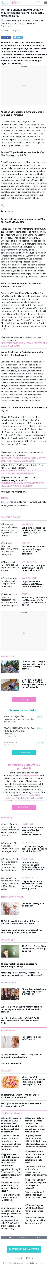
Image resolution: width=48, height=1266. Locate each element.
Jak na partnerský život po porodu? (33, 904)
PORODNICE (24, 807)
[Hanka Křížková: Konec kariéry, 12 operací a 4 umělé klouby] (12, 1190)
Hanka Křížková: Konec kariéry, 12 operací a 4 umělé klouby (11, 1197)
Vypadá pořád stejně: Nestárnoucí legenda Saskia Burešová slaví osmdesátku (11, 1173)
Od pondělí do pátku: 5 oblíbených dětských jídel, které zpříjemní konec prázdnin (33, 885)
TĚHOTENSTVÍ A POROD (12, 897)
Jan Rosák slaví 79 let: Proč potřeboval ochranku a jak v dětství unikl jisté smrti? (36, 1170)
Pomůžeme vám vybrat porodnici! (24, 766)
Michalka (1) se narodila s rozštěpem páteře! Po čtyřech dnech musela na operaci (34, 601)
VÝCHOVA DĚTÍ (8, 939)
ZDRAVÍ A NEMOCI (9, 1030)
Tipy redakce (7, 656)
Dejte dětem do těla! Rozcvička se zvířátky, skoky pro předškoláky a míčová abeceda (34, 683)
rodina (13, 502)
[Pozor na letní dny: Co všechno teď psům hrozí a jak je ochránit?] (36, 1188)
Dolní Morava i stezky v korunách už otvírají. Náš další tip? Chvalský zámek (34, 665)
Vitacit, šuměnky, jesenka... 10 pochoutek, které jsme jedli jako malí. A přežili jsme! (34, 1081)
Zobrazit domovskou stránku (24, 1249)
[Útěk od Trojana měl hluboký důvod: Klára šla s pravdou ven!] (36, 1213)
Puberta (26, 543)
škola (19, 502)
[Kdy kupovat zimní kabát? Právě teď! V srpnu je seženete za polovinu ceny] (12, 1216)
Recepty (38, 1237)
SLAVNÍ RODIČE (8, 982)
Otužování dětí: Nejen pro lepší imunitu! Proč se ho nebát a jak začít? (34, 849)
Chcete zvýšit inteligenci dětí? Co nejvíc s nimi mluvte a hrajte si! (34, 568)
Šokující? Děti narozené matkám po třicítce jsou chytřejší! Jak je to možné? (34, 531)
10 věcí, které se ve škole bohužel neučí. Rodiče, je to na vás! (34, 948)
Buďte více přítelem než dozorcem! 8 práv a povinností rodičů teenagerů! (33, 550)
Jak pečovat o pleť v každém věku (31, 1038)
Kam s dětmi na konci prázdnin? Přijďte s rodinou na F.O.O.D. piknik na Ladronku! (32, 831)
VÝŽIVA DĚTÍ (6, 1070)
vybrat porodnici (30, 775)
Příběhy (25, 594)
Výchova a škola (29, 578)
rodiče (26, 502)
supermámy (22, 505)
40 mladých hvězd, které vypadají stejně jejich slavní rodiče (34, 991)
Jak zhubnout (8, 1237)
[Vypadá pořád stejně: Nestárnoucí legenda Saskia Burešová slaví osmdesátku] (12, 1165)
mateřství (34, 502)
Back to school (29, 562)
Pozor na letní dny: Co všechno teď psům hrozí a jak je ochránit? (35, 1195)
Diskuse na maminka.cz (24, 710)
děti (7, 502)
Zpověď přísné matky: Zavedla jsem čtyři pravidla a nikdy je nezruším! (22, 484)
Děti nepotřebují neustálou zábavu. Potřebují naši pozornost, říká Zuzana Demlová (34, 866)
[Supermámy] (10, 4)
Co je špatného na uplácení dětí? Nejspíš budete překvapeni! (33, 584)
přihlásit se (39, 2)
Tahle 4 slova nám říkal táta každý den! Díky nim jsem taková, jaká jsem (22, 472)
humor (4, 505)
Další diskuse (24, 752)
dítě (2, 502)
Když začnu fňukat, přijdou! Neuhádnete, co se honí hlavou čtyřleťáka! (23, 459)
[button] (45, 2)
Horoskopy (23, 1237)
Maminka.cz (7, 817)
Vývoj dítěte (27, 524)
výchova (12, 505)
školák (42, 502)
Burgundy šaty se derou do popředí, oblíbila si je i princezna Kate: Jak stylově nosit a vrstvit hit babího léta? (36, 1141)
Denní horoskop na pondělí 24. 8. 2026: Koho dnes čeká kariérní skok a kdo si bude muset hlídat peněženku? (11, 1142)
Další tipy (24, 699)
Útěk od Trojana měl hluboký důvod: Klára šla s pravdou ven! (35, 1220)
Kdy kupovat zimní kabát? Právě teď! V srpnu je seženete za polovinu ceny (10, 1224)
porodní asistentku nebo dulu (29, 800)
